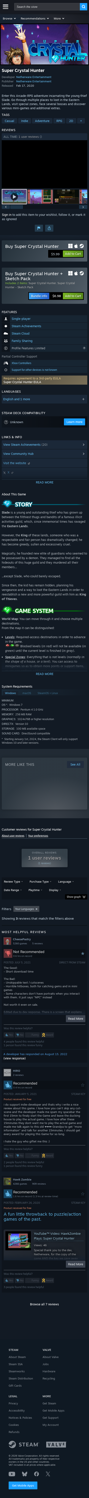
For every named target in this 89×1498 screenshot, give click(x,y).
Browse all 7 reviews (44, 1304)
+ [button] (81, 121)
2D (71, 121)
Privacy (13, 1403)
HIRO (16, 1070)
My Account (51, 1424)
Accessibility (17, 1410)
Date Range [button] (11, 890)
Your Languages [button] (24, 909)
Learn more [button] (75, 422)
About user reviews (13, 835)
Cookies (14, 1424)
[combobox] (47, 6)
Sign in (6, 214)
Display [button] (53, 890)
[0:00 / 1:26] (44, 164)
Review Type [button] (12, 881)
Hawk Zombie (22, 1179)
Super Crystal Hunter (42, 283)
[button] (10, 18)
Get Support (51, 1417)
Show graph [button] (74, 896)
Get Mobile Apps (23, 1485)
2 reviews (18, 1075)
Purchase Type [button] (39, 881)
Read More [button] (75, 1018)
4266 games (20, 1183)
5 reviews (37, 943)
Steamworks (17, 1371)
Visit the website (15, 463)
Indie (24, 121)
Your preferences (38, 835)
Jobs (46, 1364)
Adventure (42, 121)
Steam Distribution (21, 1378)
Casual (9, 121)
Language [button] (64, 881)
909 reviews (39, 1183)
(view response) (14, 1058)
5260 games (20, 943)
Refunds (14, 1432)
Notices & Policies (20, 1417)
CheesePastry (22, 939)
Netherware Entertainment (33, 77)
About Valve (51, 1357)
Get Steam (49, 1403)
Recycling (49, 1378)
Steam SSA (16, 1364)
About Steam (17, 1357)
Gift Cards (15, 1385)
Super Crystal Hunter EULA (22, 382)
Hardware (49, 1371)
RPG (59, 121)
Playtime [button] (34, 890)
